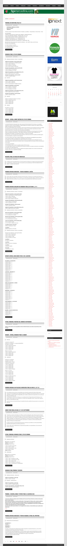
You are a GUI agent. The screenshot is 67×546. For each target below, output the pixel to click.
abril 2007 (50, 324)
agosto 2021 (51, 187)
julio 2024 (50, 150)
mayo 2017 (50, 238)
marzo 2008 (51, 312)
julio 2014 (50, 269)
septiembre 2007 (51, 319)
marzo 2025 (51, 141)
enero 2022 (50, 182)
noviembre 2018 (51, 219)
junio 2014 (50, 270)
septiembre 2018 (51, 221)
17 (48, 94)
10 (48, 93)
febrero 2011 (51, 274)
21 (56, 94)
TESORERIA (54, 5)
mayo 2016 (50, 251)
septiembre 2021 (51, 186)
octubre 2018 (51, 220)
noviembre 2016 (51, 245)
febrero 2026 (51, 129)
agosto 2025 (51, 136)
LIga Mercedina (15, 25)
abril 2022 (50, 178)
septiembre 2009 (51, 293)
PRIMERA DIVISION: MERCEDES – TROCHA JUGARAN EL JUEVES (19, 171)
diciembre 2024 (51, 145)
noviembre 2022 (51, 171)
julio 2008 (50, 308)
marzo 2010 (51, 286)
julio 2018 (50, 223)
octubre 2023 (51, 160)
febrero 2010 (51, 287)
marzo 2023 (51, 166)
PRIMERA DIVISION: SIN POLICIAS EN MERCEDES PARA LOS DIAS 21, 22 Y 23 (22, 387)
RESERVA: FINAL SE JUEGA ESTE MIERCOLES (15, 156)
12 (52, 93)
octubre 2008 (51, 305)
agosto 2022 (51, 174)
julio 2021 (50, 188)
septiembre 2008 (51, 306)
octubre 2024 (51, 147)
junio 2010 (50, 283)
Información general (9, 49)
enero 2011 (50, 275)
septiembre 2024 (51, 148)
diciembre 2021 (51, 183)
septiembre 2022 (51, 173)
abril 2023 (50, 165)
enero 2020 (50, 203)
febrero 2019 (51, 215)
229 (21, 541)
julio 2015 (50, 262)
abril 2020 (50, 200)
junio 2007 (50, 322)
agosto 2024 (51, 149)
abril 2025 (50, 140)
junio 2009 (50, 296)
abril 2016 (50, 252)
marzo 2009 (51, 299)
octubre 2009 (51, 292)
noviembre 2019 (51, 206)
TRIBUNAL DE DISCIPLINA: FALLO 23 (13, 23)
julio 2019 (50, 210)
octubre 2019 (51, 207)
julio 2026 (50, 124)
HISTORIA (29, 5)
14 (56, 93)
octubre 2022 (51, 172)
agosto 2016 (51, 248)
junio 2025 (50, 138)
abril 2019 (50, 213)
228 (19, 541)
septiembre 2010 (51, 280)
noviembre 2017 (51, 232)
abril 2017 (50, 239)
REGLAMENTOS (41, 5)
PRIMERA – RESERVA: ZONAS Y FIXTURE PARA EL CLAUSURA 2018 (19, 494)
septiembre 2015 (51, 260)
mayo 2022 (50, 177)
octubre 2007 (51, 318)
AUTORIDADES (6, 5)
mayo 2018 (50, 225)
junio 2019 (50, 211)
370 (25, 541)
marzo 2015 (51, 267)
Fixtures (17, 5)
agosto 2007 (51, 320)
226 (13, 541)
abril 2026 (50, 127)
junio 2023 (50, 164)
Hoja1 (6, 508)
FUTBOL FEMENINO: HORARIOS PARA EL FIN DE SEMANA (17, 434)
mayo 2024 (50, 152)
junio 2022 (50, 176)
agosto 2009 (51, 294)
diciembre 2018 (51, 218)
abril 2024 (50, 153)
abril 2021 (50, 190)
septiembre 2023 (51, 161)
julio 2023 (50, 163)
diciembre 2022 (51, 170)
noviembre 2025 (51, 133)
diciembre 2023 (51, 158)
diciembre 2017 (51, 231)
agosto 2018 (51, 222)
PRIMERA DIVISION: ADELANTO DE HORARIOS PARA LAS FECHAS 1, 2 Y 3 (21, 186)
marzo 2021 (51, 191)
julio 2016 (50, 249)
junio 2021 (50, 189)
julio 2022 (50, 175)
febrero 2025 (51, 142)
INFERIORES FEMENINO (53, 344)
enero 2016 (50, 256)
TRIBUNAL (59, 5)
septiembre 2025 (51, 135)
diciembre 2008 (51, 303)
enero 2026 (50, 130)
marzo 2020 (51, 201)
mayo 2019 (50, 212)
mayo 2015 (50, 264)
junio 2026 (50, 125)
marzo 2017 (51, 240)
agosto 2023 (51, 162)
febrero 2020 (51, 202)
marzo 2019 (51, 214)
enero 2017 (50, 243)
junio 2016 (50, 250)
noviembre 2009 (51, 291)
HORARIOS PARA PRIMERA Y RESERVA (13, 470)
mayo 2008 (50, 310)
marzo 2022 (51, 179)
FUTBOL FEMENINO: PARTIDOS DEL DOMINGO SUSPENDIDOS (18, 322)
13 (54, 93)
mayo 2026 (50, 126)
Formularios (23, 5)
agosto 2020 (51, 197)
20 (54, 94)
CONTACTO (12, 5)
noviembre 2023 (51, 159)
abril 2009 (50, 298)
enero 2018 (50, 230)
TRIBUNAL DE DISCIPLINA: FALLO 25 (55, 345)
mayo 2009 (50, 297)
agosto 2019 (51, 209)
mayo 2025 (50, 139)
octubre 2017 (51, 233)
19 (52, 94)
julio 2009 (50, 295)
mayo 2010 (50, 284)
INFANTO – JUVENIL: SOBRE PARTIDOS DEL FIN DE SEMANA (18, 119)
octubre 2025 (51, 134)
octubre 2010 (51, 279)
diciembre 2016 (51, 244)
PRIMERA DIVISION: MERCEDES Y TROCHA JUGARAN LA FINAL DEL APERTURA (22, 515)
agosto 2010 (51, 281)
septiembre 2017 (51, 234)
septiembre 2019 (51, 208)
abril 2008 (50, 311)
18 (50, 94)
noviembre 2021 (51, 184)
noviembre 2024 (51, 146)
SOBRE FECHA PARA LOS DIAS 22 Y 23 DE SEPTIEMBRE (17, 410)
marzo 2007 (51, 325)
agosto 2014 (51, 268)
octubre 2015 (51, 259)
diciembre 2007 (51, 316)
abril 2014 (50, 271)
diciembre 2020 (51, 195)
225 (10, 541)
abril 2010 (50, 285)
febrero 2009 (51, 300)
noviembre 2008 (51, 304)
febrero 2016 (51, 255)
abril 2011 (50, 272)
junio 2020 (50, 198)
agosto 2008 (51, 307)
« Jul (48, 97)
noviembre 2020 (51, 196)
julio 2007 (50, 321)
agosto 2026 (51, 123)
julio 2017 (50, 236)
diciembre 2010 (51, 276)
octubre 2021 (51, 185)
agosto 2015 (51, 261)
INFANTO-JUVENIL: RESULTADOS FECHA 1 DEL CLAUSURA (17, 256)
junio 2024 (50, 151)
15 (58, 93)
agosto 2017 (51, 235)
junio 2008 (50, 309)
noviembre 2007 (51, 317)
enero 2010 (50, 288)
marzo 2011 (51, 273)
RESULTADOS (48, 5)
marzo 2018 (51, 227)
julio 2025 (50, 137)
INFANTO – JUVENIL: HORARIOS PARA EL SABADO (16, 335)
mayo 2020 (50, 199)
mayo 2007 (50, 323)
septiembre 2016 (51, 247)
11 (50, 93)
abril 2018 (50, 226)
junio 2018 (50, 224)
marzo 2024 (51, 154)
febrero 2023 (51, 167)
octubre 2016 (51, 246)
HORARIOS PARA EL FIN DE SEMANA (13, 54)
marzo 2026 (51, 128)
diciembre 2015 (51, 257)
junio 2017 (50, 237)
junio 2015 (50, 263)
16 (60, 93)
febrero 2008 (51, 313)
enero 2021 (50, 194)
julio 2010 (50, 282)
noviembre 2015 (51, 258)
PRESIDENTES (35, 5)
